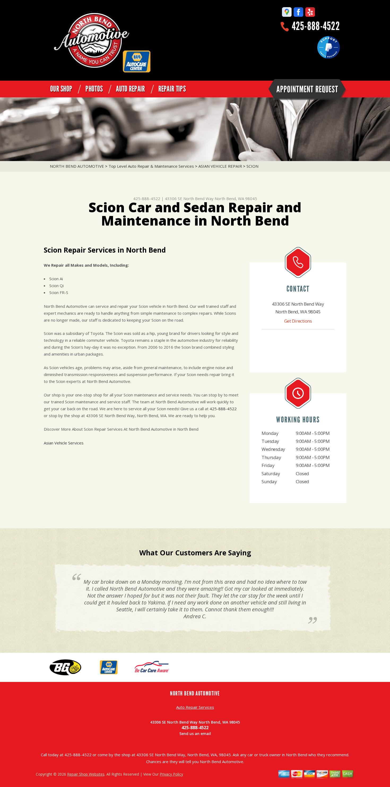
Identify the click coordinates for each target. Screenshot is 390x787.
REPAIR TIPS (172, 89)
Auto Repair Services (195, 707)
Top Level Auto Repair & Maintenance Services (151, 166)
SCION (252, 166)
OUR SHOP (61, 89)
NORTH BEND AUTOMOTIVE (77, 166)
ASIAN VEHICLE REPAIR (220, 166)
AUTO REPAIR (130, 89)
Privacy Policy (171, 774)
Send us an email (195, 733)
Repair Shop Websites (86, 774)
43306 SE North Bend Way (189, 198)
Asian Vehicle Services (64, 443)
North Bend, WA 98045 (236, 198)
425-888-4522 (316, 26)
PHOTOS (94, 89)
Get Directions (298, 321)
